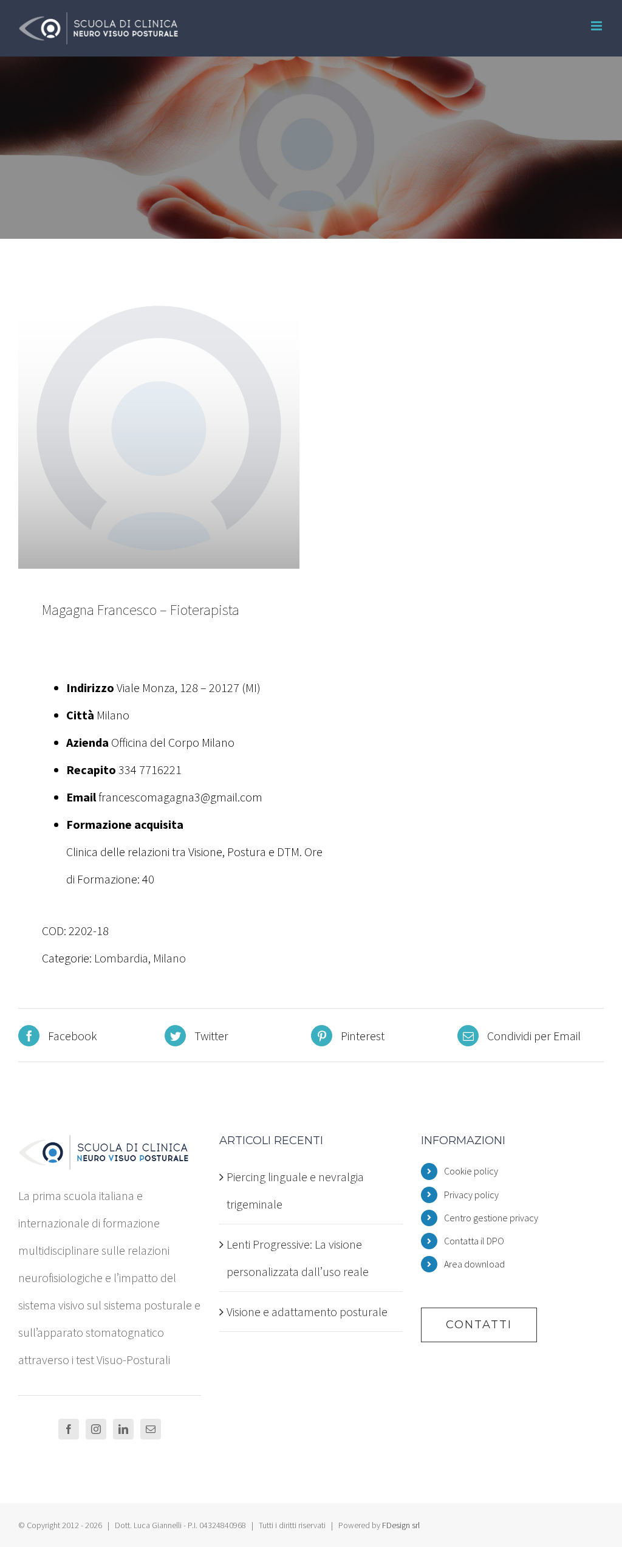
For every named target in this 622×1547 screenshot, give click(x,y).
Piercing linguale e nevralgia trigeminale (295, 1190)
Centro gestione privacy (491, 1218)
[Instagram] (96, 1429)
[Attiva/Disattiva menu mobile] (597, 25)
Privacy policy (471, 1195)
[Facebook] (68, 1429)
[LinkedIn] (123, 1429)
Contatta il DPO (474, 1241)
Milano (169, 958)
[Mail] (150, 1429)
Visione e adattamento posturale (307, 1311)
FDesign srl (401, 1525)
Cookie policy (471, 1171)
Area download (474, 1264)
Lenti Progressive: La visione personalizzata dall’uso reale (298, 1258)
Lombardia (121, 958)
